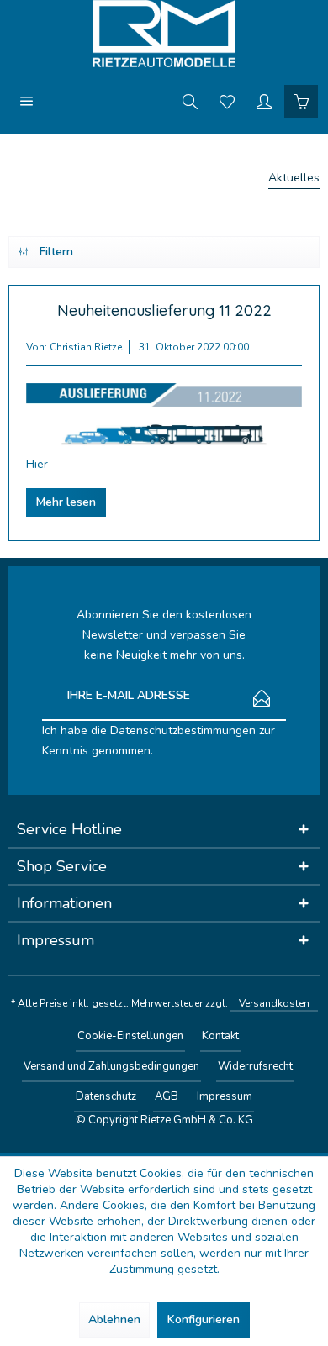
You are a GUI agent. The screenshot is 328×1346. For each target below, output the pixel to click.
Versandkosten (274, 1003)
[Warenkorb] (301, 100)
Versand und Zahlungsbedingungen (111, 1066)
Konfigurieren (203, 1320)
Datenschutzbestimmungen (183, 731)
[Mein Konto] (264, 100)
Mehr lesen (66, 502)
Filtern (56, 252)
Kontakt (220, 1036)
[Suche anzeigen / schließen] (190, 100)
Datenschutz (106, 1096)
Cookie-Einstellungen (130, 1036)
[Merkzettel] (227, 100)
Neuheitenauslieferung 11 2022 (164, 310)
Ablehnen (114, 1320)
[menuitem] (26, 100)
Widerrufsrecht (255, 1066)
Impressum (224, 1096)
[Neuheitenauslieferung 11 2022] (164, 414)
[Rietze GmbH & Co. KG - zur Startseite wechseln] (164, 33)
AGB (166, 1096)
